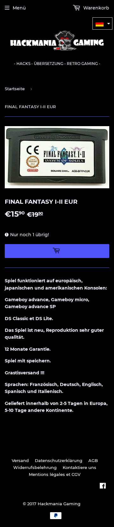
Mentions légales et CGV (54, 474)
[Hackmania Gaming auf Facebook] (102, 486)
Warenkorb (95, 8)
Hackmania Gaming (59, 503)
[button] (102, 23)
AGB (93, 460)
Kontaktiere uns (79, 467)
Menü (19, 8)
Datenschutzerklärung (58, 460)
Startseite (15, 88)
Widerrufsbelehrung (35, 467)
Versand (20, 460)
